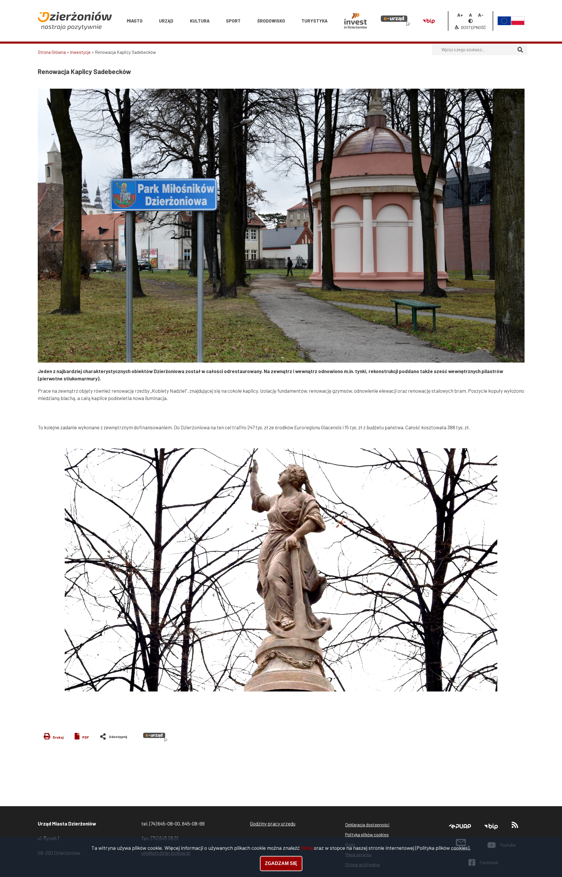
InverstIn (355, 8)
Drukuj (58, 737)
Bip (426, 8)
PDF (85, 737)
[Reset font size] (470, 15)
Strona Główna (52, 52)
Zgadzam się (281, 863)
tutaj (307, 848)
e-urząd (392, 8)
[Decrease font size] (481, 15)
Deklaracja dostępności (367, 824)
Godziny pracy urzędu (272, 823)
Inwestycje (80, 52)
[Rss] (515, 826)
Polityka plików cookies (367, 834)
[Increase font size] (460, 15)
